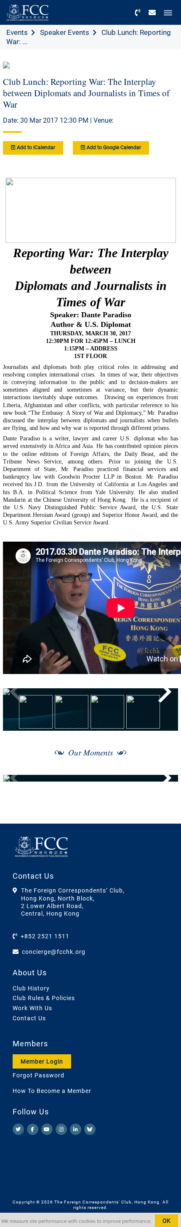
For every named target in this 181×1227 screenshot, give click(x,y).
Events (17, 32)
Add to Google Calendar (113, 147)
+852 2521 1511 (45, 936)
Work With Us (32, 1008)
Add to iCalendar (35, 147)
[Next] (162, 691)
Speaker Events (64, 32)
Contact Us (29, 1018)
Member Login (42, 1061)
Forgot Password (38, 1075)
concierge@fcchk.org (53, 951)
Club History (31, 988)
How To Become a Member (52, 1090)
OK (166, 1220)
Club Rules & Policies (44, 998)
